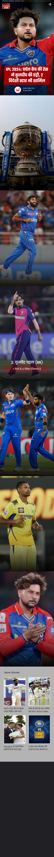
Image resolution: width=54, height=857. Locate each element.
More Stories (11, 672)
